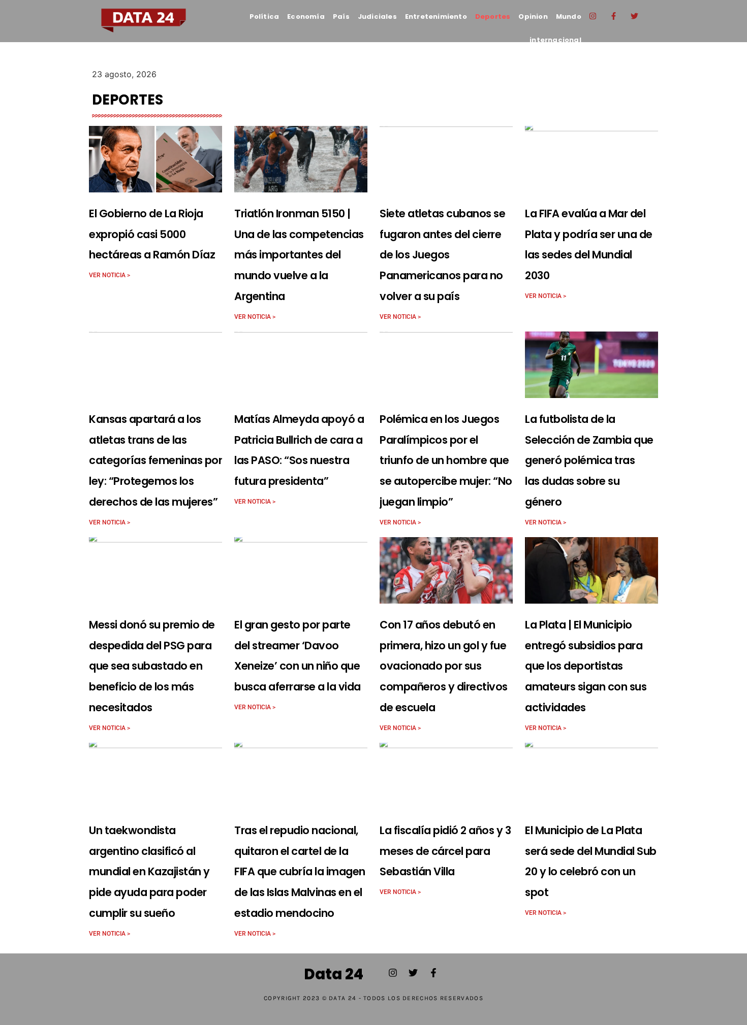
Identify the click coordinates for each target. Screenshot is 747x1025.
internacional (555, 40)
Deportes (493, 16)
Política (264, 16)
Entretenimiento (436, 16)
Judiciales (377, 16)
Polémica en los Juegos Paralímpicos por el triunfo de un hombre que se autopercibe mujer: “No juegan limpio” (446, 460)
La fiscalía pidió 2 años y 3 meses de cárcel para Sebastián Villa (445, 851)
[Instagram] (593, 15)
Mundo (568, 16)
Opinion (532, 16)
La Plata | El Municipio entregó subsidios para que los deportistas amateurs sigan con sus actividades (585, 666)
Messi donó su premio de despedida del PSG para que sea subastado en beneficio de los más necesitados (152, 666)
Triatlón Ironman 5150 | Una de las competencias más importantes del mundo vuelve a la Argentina (299, 255)
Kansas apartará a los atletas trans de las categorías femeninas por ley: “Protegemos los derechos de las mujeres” (155, 460)
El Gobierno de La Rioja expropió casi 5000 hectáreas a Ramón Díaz (152, 234)
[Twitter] (634, 15)
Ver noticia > (109, 275)
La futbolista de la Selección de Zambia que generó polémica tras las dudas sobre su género (589, 460)
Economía (306, 16)
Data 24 (333, 974)
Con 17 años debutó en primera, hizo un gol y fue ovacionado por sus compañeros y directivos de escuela (444, 666)
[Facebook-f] (613, 15)
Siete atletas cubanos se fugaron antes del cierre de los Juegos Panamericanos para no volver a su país (442, 255)
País (341, 16)
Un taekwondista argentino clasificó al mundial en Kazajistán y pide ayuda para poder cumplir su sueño (149, 871)
